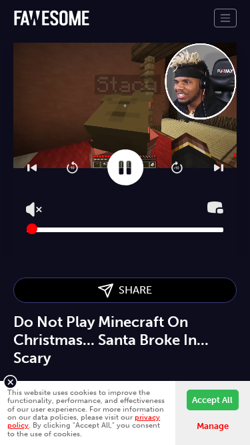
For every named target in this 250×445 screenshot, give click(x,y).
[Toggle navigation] (225, 18)
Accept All (212, 400)
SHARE (132, 290)
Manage (213, 426)
